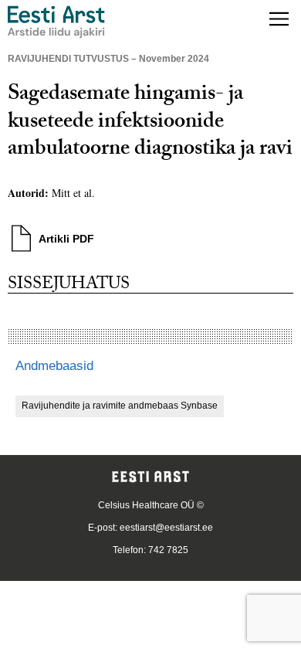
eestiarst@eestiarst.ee (166, 527)
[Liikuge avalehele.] (56, 22)
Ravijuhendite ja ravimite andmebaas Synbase (120, 405)
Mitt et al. (73, 192)
